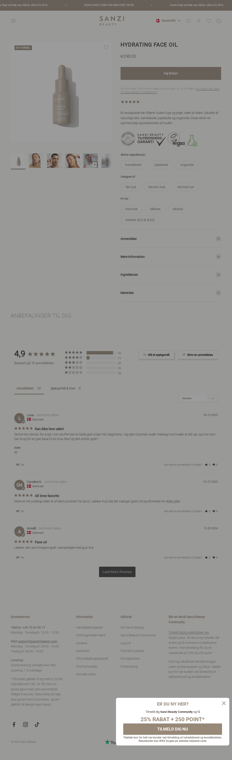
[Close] (223, 703)
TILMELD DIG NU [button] (172, 729)
